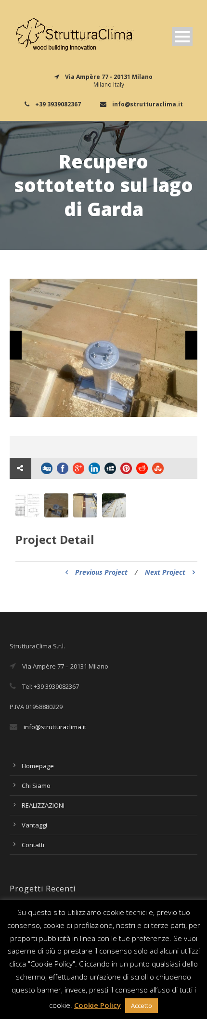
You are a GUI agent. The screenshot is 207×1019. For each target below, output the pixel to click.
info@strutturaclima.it (55, 726)
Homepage (38, 765)
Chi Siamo (36, 785)
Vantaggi (34, 825)
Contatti (33, 844)
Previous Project (101, 572)
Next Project (165, 572)
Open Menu (182, 36)
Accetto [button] (141, 1005)
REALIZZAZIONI (43, 805)
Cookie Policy (97, 1005)
